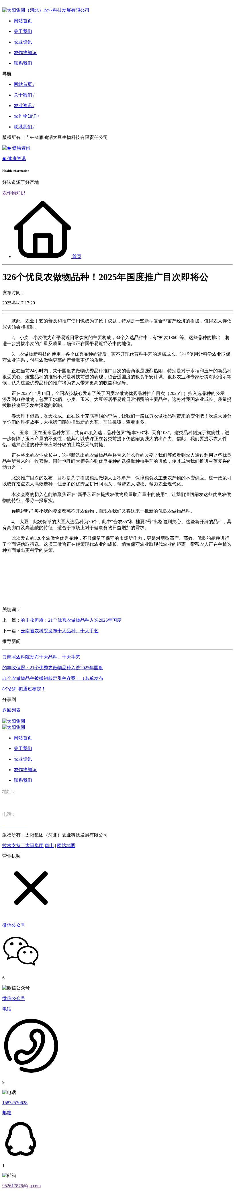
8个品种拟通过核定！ (24, 688)
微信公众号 (13, 998)
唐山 (49, 845)
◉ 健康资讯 (14, 158)
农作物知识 (13, 192)
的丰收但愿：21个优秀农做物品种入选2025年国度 (71, 620)
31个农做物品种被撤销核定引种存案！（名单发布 (52, 678)
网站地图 (66, 845)
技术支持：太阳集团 (23, 845)
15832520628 (15, 1102)
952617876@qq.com (21, 1185)
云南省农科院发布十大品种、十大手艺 (60, 630)
